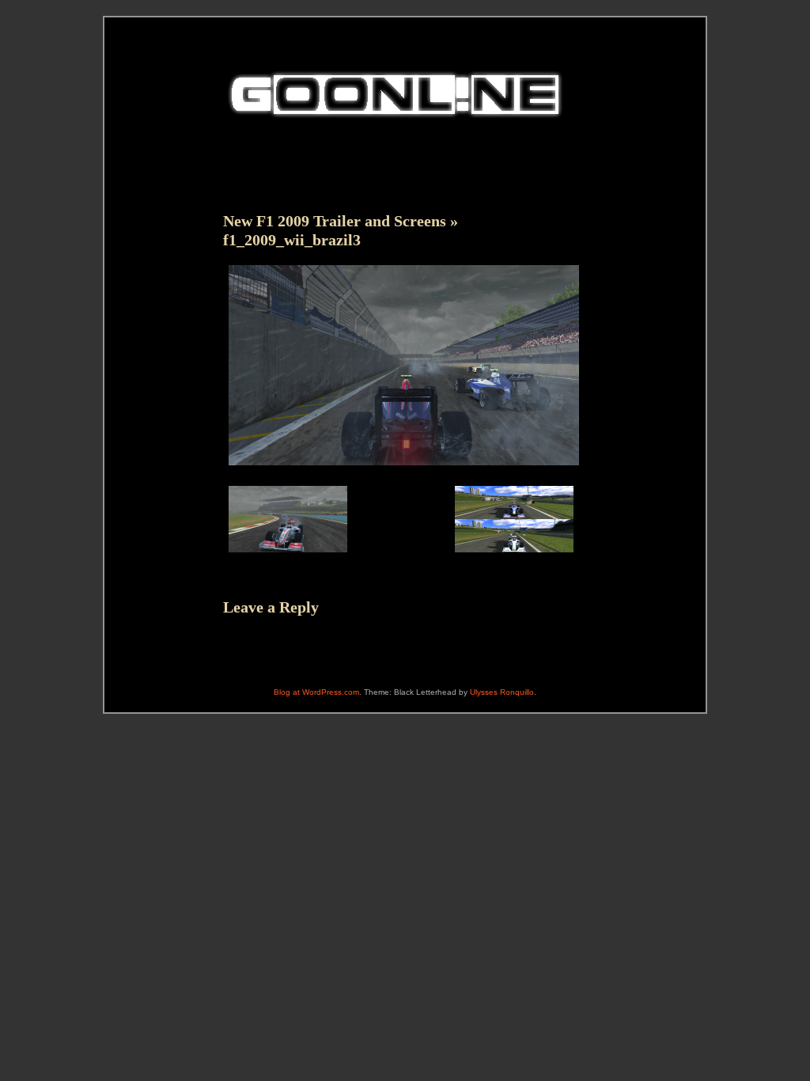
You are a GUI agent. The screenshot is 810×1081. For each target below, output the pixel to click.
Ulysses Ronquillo (502, 692)
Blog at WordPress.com (316, 692)
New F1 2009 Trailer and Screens (334, 220)
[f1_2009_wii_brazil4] (288, 554)
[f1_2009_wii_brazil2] (514, 554)
